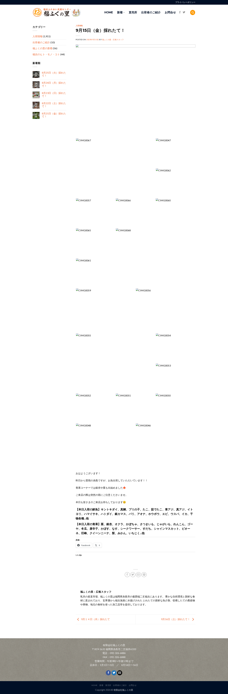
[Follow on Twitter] (184, 12)
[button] (116, 168)
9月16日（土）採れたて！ (175, 619)
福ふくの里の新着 (42, 48)
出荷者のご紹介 (151, 12)
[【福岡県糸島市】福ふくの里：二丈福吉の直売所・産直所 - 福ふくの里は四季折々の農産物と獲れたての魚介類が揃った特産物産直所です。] (64, 12)
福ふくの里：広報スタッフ (113, 39)
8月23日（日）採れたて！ (54, 94)
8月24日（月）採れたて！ (54, 84)
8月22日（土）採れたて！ (54, 105)
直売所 (133, 12)
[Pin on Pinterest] (144, 574)
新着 (120, 12)
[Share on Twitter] (132, 574)
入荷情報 (37, 36)
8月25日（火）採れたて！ (54, 74)
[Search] (192, 12)
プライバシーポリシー (185, 2)
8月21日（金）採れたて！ (54, 115)
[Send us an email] (119, 673)
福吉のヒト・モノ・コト (46, 54)
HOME (108, 12)
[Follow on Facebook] (180, 12)
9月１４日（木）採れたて (95, 619)
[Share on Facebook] (127, 574)
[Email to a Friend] (138, 574)
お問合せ (170, 12)
